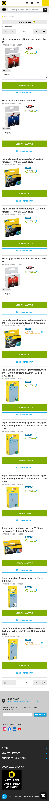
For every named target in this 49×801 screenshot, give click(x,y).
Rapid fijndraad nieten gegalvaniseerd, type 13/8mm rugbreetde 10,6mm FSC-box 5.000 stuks (23, 631)
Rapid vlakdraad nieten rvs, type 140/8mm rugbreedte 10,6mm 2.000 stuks (23, 160)
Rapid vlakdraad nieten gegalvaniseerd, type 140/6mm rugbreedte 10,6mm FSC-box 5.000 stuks (24, 479)
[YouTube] (19, 729)
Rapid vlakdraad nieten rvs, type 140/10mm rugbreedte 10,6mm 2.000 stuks (23, 210)
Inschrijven (40, 714)
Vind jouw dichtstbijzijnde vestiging (23, 702)
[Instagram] (4, 729)
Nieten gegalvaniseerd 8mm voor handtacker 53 (24, 260)
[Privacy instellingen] (4, 796)
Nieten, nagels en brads (10, 16)
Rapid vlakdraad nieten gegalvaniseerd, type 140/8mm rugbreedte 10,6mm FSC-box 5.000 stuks (24, 426)
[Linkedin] (14, 729)
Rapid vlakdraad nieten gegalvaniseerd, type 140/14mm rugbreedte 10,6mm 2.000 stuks (24, 321)
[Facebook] (9, 729)
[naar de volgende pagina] (36, 31)
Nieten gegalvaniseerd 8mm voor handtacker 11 (24, 40)
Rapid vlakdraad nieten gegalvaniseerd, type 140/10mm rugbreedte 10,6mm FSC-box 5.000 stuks (24, 373)
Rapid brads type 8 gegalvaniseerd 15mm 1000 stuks (22, 579)
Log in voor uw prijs (24, 85)
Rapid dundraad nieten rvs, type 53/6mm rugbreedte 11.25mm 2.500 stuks (22, 529)
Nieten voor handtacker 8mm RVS (18, 101)
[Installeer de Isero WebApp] (12, 779)
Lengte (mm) (6, 74)
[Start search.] (45, 10)
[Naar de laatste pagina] (43, 31)
